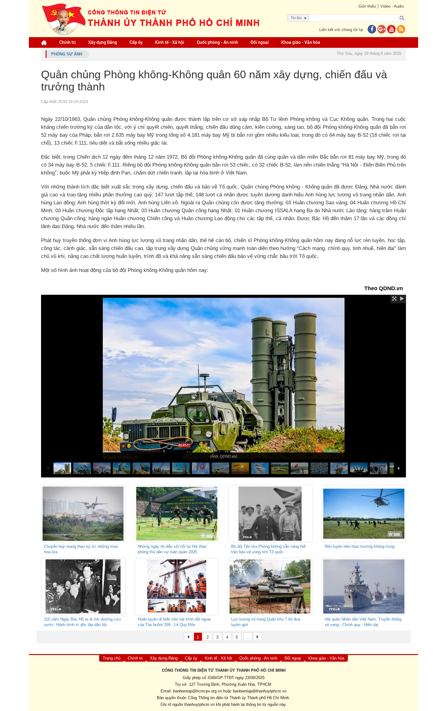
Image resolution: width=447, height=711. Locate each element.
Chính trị (67, 42)
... (248, 637)
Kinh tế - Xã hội (169, 42)
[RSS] (401, 29)
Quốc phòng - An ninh (217, 42)
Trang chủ (111, 658)
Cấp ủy (136, 42)
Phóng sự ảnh (66, 54)
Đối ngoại (260, 42)
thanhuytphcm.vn (199, 704)
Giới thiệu (367, 6)
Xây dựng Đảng (102, 42)
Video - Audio (392, 6)
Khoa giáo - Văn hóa (300, 42)
